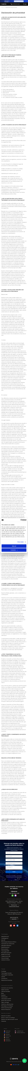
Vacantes (3, 1021)
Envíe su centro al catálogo (8, 1017)
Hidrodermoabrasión (6, 945)
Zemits (2, 7)
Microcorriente (4, 949)
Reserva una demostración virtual (9, 1019)
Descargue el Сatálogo (7, 1005)
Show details (20, 542)
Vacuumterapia (5, 958)
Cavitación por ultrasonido (7, 943)
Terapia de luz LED (5, 956)
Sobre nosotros (5, 989)
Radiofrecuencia (5, 947)
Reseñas (3, 995)
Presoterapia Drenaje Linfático (8, 941)
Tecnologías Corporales (7, 974)
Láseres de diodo (5, 959)
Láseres (3, 976)
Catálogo (3, 971)
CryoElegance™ (5, 938)
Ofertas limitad (5, 991)
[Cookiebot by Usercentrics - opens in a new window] (20, 520)
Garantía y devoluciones (7, 1004)
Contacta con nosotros (7, 987)
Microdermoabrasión (6, 952)
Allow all (14, 546)
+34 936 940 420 (14, 893)
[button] (16, 4)
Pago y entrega (5, 1002)
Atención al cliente (6, 1015)
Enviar (14, 871)
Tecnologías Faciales (6, 973)
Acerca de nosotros (6, 1000)
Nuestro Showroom (6, 1009)
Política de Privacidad (6, 1007)
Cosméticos (4, 978)
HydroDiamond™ (5, 936)
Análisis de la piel (5, 954)
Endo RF (3, 940)
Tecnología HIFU (5, 950)
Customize (13, 550)
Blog (2, 993)
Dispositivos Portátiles (6, 980)
